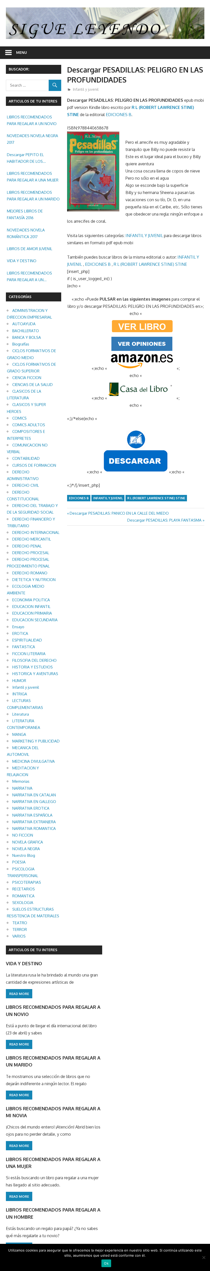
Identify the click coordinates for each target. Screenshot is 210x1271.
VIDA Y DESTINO (21, 260)
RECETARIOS (23, 889)
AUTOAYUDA (24, 323)
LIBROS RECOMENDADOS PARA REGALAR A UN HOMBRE (29, 277)
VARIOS (19, 936)
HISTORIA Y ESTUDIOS (32, 667)
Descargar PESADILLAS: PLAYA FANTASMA (164, 520)
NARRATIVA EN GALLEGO (34, 801)
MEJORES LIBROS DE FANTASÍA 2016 (25, 214)
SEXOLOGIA (22, 902)
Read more (19, 994)
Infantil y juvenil (86, 89)
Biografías (20, 344)
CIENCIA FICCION (26, 377)
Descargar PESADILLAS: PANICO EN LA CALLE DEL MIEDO (119, 513)
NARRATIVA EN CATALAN (34, 794)
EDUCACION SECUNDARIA (35, 619)
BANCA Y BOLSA (26, 337)
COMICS (19, 418)
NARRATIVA (22, 788)
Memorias (20, 781)
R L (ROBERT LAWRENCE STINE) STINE (150, 264)
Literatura (20, 714)
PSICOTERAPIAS (26, 882)
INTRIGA (19, 694)
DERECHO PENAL (27, 546)
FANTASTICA (23, 646)
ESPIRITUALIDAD (27, 640)
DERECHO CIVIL (25, 485)
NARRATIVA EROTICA (30, 808)
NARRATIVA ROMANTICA (34, 828)
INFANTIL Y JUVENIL (144, 235)
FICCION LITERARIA (29, 653)
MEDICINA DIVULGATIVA (33, 761)
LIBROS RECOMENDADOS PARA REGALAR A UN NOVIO (32, 120)
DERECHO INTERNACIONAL (35, 532)
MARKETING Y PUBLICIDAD (36, 741)
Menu (21, 52)
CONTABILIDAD (26, 458)
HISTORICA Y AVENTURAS (35, 673)
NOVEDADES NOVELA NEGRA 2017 (32, 139)
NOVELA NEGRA (26, 848)
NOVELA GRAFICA (27, 842)
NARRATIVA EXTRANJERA (34, 821)
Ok (106, 1263)
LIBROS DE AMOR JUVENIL (29, 248)
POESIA (19, 862)
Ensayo (18, 626)
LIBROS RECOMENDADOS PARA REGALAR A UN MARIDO (33, 195)
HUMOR (19, 680)
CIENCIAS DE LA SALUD (32, 384)
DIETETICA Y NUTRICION (34, 579)
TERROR (19, 929)
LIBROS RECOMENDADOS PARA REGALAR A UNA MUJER (32, 176)
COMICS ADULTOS (28, 424)
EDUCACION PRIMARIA (32, 613)
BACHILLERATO (25, 330)
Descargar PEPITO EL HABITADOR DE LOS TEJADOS (25, 158)
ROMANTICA (23, 895)
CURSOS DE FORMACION (34, 465)
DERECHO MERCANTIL (31, 539)
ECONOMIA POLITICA (31, 599)
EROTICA (20, 633)
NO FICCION (22, 835)
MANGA (19, 734)
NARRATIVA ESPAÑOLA (32, 815)
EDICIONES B (118, 114)
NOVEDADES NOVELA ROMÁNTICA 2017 (26, 233)
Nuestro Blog (23, 855)
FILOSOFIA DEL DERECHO (34, 660)
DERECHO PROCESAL (30, 552)
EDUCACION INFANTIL (31, 606)
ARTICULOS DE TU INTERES (33, 950)
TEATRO (19, 922)
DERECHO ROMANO (29, 573)
